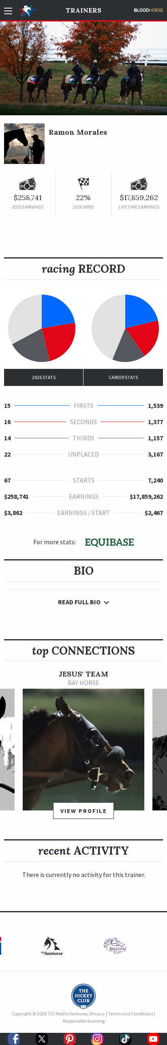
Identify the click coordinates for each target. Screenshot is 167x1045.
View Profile (83, 810)
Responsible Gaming (84, 1021)
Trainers (83, 10)
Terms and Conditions (130, 1014)
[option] (83, 748)
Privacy (97, 1014)
